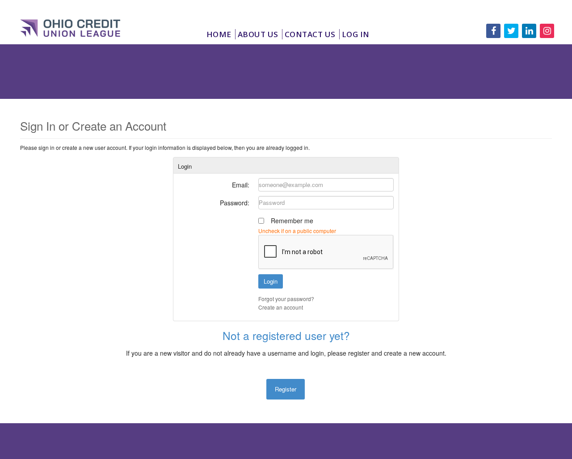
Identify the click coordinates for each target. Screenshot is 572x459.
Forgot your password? (286, 298)
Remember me (292, 220)
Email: (240, 184)
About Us (258, 34)
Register (285, 389)
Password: (234, 202)
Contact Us (310, 34)
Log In (356, 34)
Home (218, 34)
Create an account (280, 307)
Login (271, 281)
